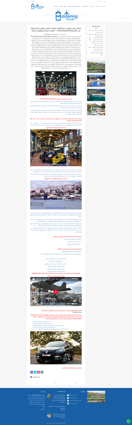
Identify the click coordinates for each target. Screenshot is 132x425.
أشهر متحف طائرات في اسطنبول (57, 42)
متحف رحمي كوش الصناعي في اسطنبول (63, 60)
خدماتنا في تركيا (85, 6)
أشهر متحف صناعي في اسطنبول (73, 42)
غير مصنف (63, 34)
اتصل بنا (103, 6)
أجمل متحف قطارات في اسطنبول (68, 40)
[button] (129, 421)
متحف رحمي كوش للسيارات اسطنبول (46, 62)
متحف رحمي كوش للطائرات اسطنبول (59, 64)
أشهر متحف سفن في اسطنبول (54, 40)
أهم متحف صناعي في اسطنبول (40, 49)
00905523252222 (36, 273)
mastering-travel (73, 403)
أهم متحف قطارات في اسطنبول (45, 51)
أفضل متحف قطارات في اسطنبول (66, 47)
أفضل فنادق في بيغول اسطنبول (60, 44)
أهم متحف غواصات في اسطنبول (60, 51)
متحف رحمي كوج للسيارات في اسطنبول (54, 57)
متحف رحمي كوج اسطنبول (51, 55)
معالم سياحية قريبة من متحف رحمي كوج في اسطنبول (53, 68)
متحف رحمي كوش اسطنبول (38, 57)
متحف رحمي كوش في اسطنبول (46, 60)
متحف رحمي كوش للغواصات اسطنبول (72, 66)
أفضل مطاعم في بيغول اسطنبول (50, 47)
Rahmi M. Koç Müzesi (52, 36)
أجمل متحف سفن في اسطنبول (74, 36)
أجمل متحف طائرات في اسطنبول (50, 38)
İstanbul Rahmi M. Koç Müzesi (39, 36)
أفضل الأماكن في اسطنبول (74, 6)
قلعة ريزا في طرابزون (98, 38)
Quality (63, 423)
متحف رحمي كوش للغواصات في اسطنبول (53, 66)
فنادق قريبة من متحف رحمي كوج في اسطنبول (68, 55)
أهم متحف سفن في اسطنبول (69, 49)
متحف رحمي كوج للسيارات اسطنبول (72, 57)
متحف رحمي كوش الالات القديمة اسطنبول (71, 58)
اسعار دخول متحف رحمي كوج (68, 53)
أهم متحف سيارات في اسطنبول (55, 49)
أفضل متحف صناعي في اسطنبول (63, 45)
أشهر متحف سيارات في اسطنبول (38, 40)
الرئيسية (55, 6)
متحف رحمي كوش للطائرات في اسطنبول (40, 64)
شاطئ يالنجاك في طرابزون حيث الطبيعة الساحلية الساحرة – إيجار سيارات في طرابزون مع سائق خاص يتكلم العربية (97, 51)
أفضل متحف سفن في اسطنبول (45, 44)
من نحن (97, 6)
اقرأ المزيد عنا (42, 409)
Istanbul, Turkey (73, 395)
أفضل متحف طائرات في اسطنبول (48, 45)
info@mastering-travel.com (75, 400)
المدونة (92, 6)
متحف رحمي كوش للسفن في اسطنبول (64, 62)
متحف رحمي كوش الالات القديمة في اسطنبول (50, 58)
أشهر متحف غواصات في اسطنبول (42, 42)
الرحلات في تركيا (63, 6)
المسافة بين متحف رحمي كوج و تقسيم (53, 53)
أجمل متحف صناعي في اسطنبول (66, 38)
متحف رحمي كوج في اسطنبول (38, 55)
